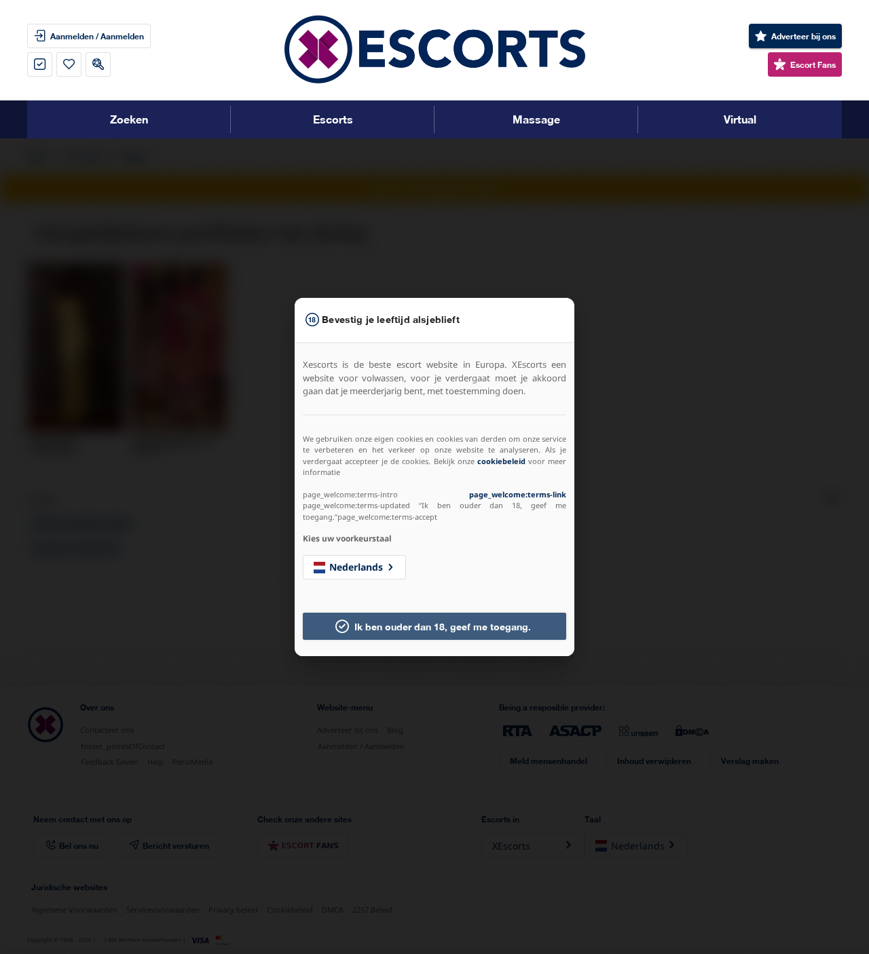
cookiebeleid (501, 461)
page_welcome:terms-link (517, 494)
